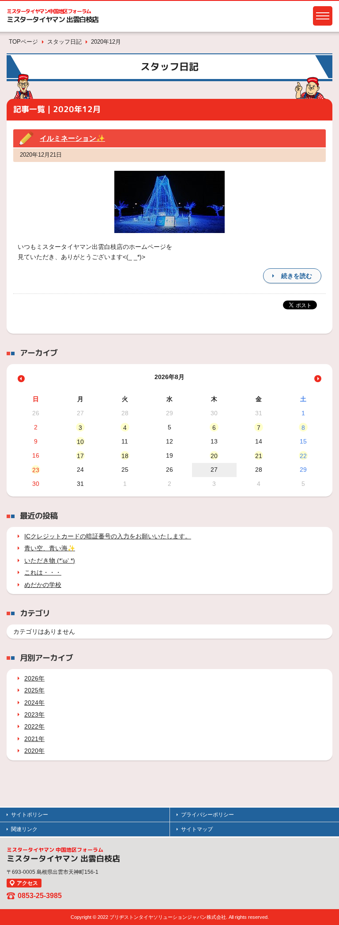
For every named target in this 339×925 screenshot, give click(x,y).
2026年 (34, 678)
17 (80, 455)
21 (258, 455)
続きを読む (296, 275)
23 (35, 470)
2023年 (34, 714)
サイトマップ (197, 829)
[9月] (317, 378)
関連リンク (24, 829)
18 (124, 455)
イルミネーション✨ (72, 138)
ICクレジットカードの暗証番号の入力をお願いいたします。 (107, 536)
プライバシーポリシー (207, 815)
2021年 (34, 738)
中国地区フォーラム (49, 11)
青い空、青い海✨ (49, 548)
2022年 (34, 726)
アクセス (27, 883)
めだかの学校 (42, 584)
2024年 (34, 702)
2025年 (34, 690)
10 (80, 441)
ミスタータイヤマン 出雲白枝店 (52, 19)
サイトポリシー (29, 815)
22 (303, 455)
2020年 (34, 750)
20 (214, 455)
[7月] (21, 378)
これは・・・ (42, 572)
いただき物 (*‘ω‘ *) (49, 560)
